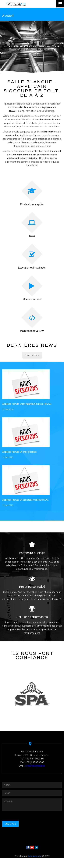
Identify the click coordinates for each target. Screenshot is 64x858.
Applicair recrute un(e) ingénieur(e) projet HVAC (26, 404)
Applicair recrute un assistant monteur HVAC (25, 500)
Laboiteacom (35, 856)
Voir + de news (32, 355)
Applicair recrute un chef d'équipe (19, 452)
